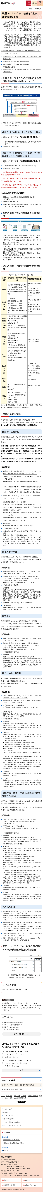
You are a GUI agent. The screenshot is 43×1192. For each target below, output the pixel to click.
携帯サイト (6, 1112)
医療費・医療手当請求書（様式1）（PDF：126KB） (20, 471)
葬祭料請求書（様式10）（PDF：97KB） (16, 700)
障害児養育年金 (4, 321)
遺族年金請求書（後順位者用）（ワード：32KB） (19, 938)
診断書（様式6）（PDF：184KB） (14, 643)
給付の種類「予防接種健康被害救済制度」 (17, 64)
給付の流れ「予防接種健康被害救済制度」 (17, 61)
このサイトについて (9, 1115)
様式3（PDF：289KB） (18, 543)
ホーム (3, 1096)
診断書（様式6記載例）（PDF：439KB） (27, 578)
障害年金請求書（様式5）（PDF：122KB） (17, 638)
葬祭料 (4, 387)
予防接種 (23, 1096)
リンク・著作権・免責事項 (11, 1122)
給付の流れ (7, 146)
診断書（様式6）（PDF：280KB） (14, 576)
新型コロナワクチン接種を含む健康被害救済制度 (18, 1085)
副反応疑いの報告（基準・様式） (13, 1089)
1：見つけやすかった (12, 1063)
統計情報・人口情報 (9, 1185)
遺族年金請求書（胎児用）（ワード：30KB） (18, 933)
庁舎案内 (6, 1180)
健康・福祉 (9, 1096)
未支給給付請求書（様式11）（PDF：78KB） (18, 922)
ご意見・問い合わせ (30, 1185)
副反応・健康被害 (8, 1080)
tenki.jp (5, 1150)
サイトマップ (7, 1109)
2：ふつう (22, 1054)
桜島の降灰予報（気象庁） (11, 1140)
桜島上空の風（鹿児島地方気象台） (14, 1143)
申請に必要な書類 (9, 67)
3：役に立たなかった (12, 1057)
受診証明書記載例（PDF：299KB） (15, 502)
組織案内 (27, 1180)
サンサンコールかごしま (9, 1175)
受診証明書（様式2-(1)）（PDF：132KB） (17, 496)
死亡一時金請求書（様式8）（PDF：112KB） (18, 696)
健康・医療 (17, 1096)
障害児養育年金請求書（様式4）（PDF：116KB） (19, 571)
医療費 (4, 289)
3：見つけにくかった (12, 1066)
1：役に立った (9, 1054)
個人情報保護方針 (8, 1119)
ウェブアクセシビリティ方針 (12, 1125)
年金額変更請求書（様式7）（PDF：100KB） (18, 912)
